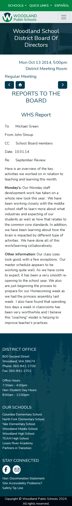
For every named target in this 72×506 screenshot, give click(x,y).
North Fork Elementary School (23, 419)
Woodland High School (18, 433)
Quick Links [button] (39, 5)
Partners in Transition (16, 448)
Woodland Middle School (20, 429)
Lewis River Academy (17, 443)
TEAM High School (15, 438)
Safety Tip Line (12, 488)
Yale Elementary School (18, 424)
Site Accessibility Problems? (22, 483)
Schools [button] (16, 5)
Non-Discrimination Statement (23, 478)
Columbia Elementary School (22, 414)
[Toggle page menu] (64, 17)
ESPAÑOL (62, 5)
